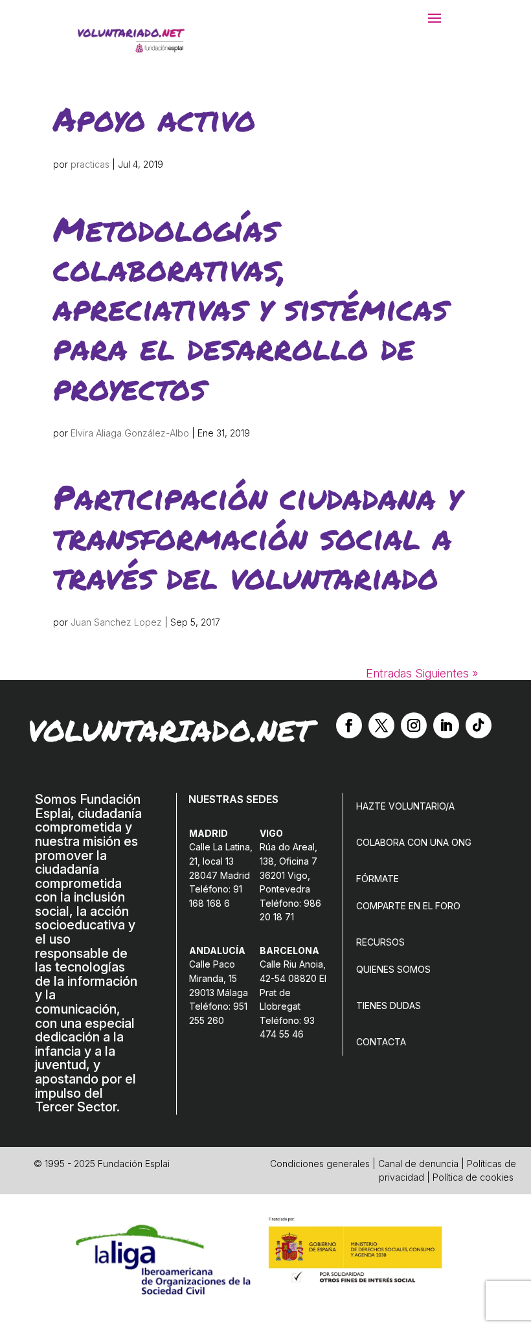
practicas (90, 164)
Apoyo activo (154, 118)
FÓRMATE (377, 878)
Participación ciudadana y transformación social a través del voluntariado (257, 536)
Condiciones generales (320, 1163)
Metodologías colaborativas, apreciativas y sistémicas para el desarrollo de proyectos (250, 308)
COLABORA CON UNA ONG (413, 842)
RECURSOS (380, 942)
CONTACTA (381, 1041)
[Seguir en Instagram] (414, 725)
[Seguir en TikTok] (478, 725)
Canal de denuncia (418, 1163)
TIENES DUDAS (388, 1005)
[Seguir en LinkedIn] (446, 725)
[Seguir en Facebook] (349, 725)
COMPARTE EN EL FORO (408, 905)
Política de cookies (473, 1177)
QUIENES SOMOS (393, 969)
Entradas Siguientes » (422, 673)
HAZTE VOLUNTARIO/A (405, 806)
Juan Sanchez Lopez (116, 622)
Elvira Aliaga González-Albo (130, 432)
